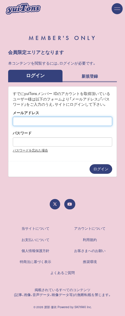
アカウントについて (90, 228)
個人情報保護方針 (35, 250)
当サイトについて (35, 228)
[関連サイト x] (55, 204)
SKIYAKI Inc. (83, 307)
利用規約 (90, 239)
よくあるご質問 (62, 272)
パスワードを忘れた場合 (30, 150)
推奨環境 (90, 261)
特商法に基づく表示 (35, 261)
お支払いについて (35, 239)
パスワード (22, 133)
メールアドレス (26, 112)
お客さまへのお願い (90, 250)
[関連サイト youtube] (69, 204)
